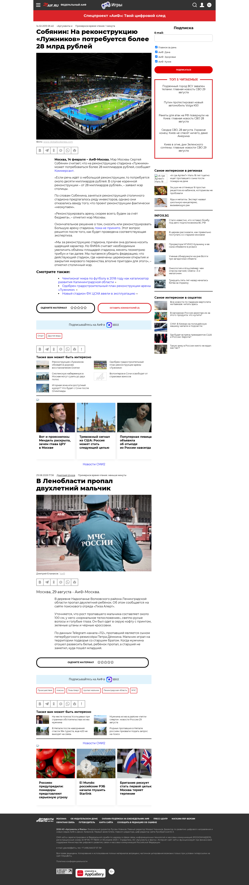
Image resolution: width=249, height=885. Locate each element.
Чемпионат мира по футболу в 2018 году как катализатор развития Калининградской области (103, 280)
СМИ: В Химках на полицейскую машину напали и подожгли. (188, 325)
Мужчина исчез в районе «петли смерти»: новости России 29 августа (128, 719)
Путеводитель (87, 822)
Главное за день (167, 47)
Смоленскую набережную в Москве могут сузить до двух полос (68, 376)
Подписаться (183, 70)
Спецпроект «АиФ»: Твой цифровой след (125, 15)
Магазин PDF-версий (183, 819)
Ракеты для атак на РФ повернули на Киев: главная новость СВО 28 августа (184, 118)
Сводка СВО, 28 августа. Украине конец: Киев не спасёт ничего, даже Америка (183, 133)
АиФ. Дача (164, 52)
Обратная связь (65, 822)
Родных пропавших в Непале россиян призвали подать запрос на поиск (129, 731)
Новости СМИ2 (94, 464)
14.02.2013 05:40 (45, 26)
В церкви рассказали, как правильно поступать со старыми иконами (190, 233)
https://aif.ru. (66, 856)
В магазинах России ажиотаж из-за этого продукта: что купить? (190, 314)
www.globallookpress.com (58, 141)
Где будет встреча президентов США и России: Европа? (191, 336)
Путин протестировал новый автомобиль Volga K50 (183, 104)
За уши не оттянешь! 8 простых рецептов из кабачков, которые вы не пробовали (191, 190)
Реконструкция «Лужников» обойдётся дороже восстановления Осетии (68, 365)
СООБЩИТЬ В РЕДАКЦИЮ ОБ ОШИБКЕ (137, 822)
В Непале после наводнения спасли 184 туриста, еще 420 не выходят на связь (69, 731)
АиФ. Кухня (164, 61)
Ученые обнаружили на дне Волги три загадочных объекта (188, 257)
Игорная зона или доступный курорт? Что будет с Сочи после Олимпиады (70, 388)
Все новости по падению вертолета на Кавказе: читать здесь (190, 303)
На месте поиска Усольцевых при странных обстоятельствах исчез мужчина (71, 719)
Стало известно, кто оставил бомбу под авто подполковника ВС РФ (189, 221)
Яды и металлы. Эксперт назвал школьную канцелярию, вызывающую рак (188, 202)
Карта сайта (106, 822)
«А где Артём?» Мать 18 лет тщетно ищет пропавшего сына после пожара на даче (190, 178)
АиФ (62, 573)
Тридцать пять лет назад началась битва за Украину (188, 281)
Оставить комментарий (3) (125, 308)
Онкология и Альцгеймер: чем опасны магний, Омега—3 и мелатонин (186, 271)
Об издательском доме (84, 819)
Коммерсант (64, 171)
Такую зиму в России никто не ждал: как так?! (191, 347)
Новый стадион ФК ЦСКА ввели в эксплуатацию (98, 293)
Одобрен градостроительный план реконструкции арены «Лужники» (127, 365)
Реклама (61, 819)
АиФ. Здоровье (167, 57)
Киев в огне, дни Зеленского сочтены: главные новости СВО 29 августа (184, 147)
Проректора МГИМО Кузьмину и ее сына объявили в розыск (189, 245)
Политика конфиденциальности (71, 861)
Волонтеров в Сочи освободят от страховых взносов (129, 375)
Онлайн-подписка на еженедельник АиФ (125, 819)
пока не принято (107, 228)
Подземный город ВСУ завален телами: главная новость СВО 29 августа (183, 89)
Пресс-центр (160, 819)
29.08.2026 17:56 (45, 475)
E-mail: (159, 32)
